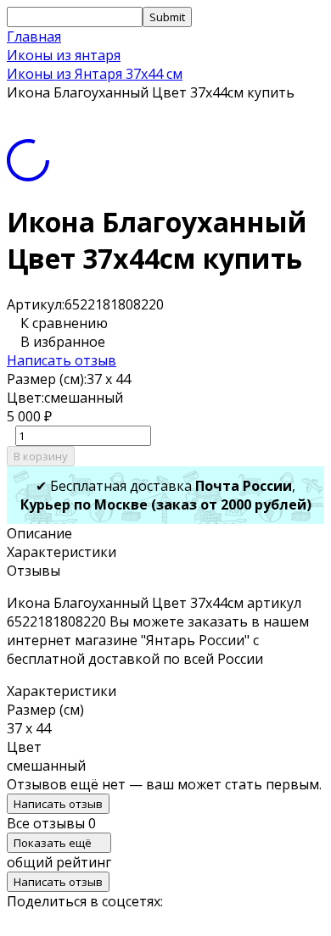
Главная (34, 36)
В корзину (41, 456)
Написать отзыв (61, 360)
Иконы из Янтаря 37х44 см (94, 73)
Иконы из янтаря (64, 55)
